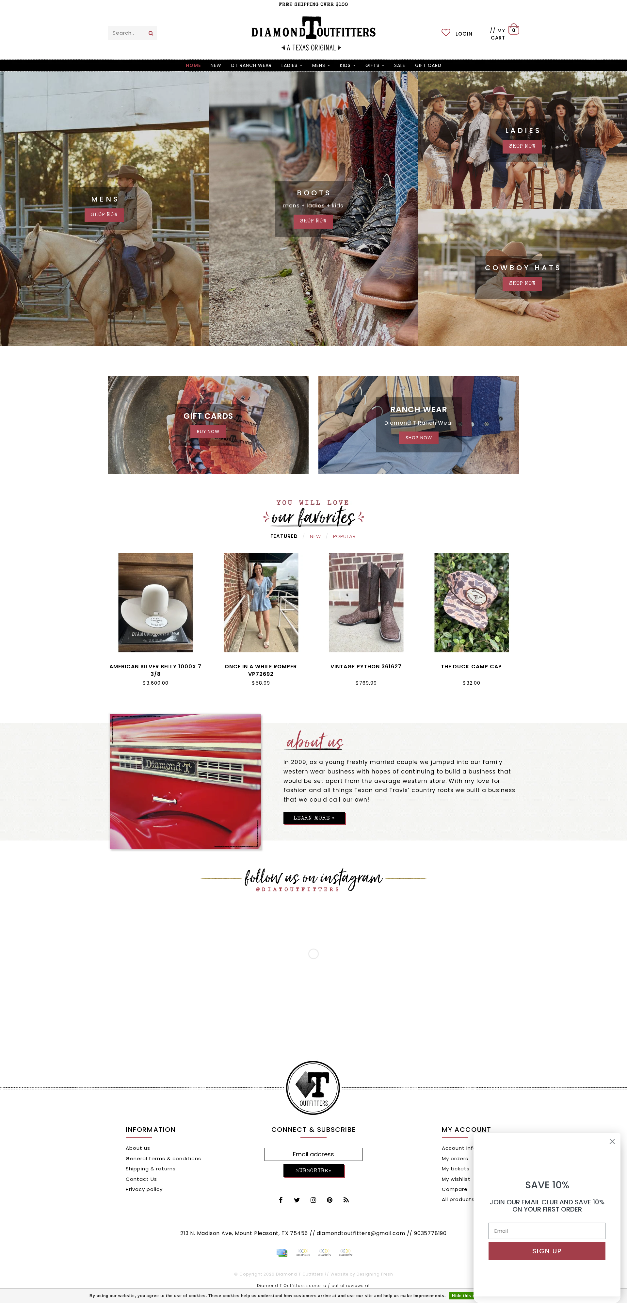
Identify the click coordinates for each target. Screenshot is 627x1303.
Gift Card (428, 65)
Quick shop (155, 665)
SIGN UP (547, 1251)
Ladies (289, 65)
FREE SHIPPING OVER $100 (313, 4)
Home (193, 65)
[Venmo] (345, 1253)
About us (138, 1148)
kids (345, 65)
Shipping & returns (151, 1168)
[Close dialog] (612, 1141)
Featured (284, 536)
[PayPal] (303, 1253)
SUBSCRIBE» (313, 1171)
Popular (344, 536)
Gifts (372, 65)
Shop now (522, 146)
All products (458, 1199)
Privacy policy (144, 1189)
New (315, 536)
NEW (216, 65)
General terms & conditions (163, 1158)
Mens (318, 65)
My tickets (456, 1168)
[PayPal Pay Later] (324, 1253)
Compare (455, 1189)
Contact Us (141, 1179)
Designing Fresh (375, 1274)
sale (399, 65)
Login (464, 33)
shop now (104, 215)
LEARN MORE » (314, 818)
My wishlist (456, 1179)
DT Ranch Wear (251, 65)
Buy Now (208, 432)
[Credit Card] (282, 1253)
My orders (455, 1158)
